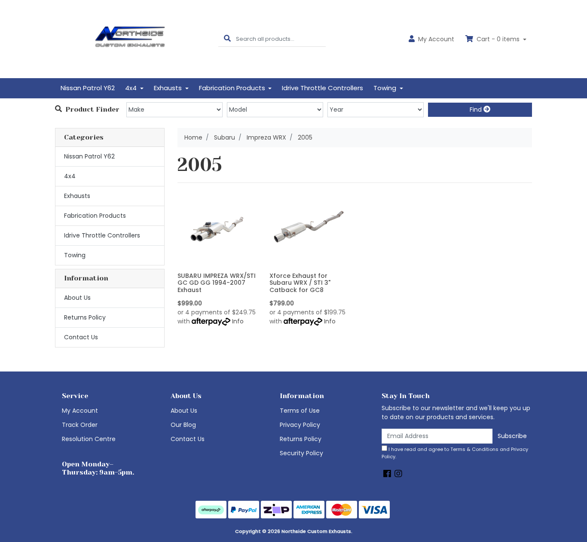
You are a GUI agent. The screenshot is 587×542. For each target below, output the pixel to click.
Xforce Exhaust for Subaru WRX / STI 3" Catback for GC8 (299, 283)
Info (238, 321)
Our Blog (183, 424)
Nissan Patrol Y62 (88, 87)
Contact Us (81, 337)
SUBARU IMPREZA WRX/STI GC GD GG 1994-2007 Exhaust (216, 283)
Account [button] (436, 39)
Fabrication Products (95, 215)
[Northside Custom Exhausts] (130, 38)
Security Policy (301, 453)
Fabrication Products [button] (233, 87)
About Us (77, 297)
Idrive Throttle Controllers (322, 87)
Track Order (80, 424)
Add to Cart (216, 262)
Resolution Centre (89, 439)
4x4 (70, 176)
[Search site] (227, 38)
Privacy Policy (300, 424)
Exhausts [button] (168, 87)
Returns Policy (85, 317)
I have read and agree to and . (455, 453)
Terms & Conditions (474, 449)
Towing (75, 255)
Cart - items (498, 39)
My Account (80, 410)
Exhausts (77, 196)
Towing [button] (385, 87)
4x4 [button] (131, 87)
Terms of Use (300, 410)
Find (476, 109)
